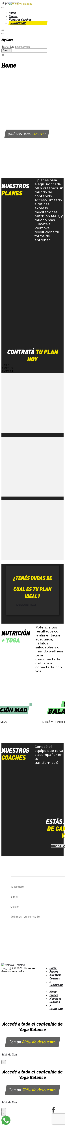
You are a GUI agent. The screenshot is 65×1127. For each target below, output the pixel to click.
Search (6, 50)
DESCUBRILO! (26, 604)
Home (12, 12)
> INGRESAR (18, 23)
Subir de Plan (9, 1054)
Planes (13, 16)
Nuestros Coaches (20, 19)
